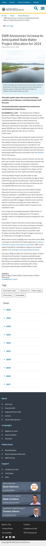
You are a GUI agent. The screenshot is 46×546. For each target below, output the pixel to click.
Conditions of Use (12, 469)
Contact (12, 2)
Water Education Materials (15, 454)
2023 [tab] (8, 334)
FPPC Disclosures (30, 533)
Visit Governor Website (9, 490)
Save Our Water (11, 435)
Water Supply (36, 291)
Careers (8, 416)
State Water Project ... (10, 291)
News (12, 15)
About (4, 2)
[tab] (23, 310)
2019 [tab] (8, 367)
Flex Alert (8, 439)
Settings (36, 2)
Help (7, 477)
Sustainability (20, 295)
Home (4, 15)
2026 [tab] (8, 309)
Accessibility (7, 533)
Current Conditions (24, 2)
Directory (8, 404)
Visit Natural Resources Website (11, 502)
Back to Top (6, 524)
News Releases (23, 15)
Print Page (9, 26)
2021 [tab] (8, 351)
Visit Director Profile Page (9, 515)
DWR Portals (10, 458)
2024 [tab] (8, 326)
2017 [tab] (8, 384)
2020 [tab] (8, 359)
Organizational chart (13, 412)
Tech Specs (9, 473)
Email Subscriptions (12, 419)
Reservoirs (25, 291)
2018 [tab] (8, 376)
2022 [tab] (8, 343)
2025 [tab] (8, 318)
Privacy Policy (7, 528)
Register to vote (11, 431)
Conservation (7, 295)
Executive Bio (10, 408)
